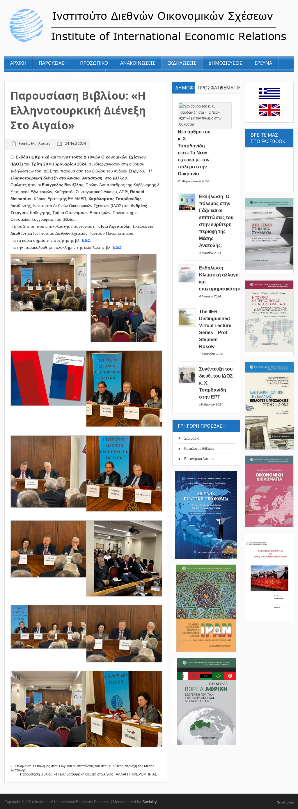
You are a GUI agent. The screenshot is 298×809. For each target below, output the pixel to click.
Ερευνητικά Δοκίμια (199, 459)
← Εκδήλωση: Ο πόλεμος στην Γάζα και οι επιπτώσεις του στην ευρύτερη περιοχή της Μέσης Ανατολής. (82, 768)
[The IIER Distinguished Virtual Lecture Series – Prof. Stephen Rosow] (187, 325)
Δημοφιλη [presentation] (185, 87)
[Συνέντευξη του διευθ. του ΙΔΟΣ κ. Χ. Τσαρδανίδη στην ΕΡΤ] (187, 383)
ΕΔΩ (87, 240)
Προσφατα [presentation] (207, 87)
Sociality (149, 802)
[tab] (183, 88)
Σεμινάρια (191, 438)
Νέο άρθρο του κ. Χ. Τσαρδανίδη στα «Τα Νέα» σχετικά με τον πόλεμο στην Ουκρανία (194, 152)
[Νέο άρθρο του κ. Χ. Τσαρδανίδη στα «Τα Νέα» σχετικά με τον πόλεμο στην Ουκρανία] (205, 124)
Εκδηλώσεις (40, 143)
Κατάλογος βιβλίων (199, 449)
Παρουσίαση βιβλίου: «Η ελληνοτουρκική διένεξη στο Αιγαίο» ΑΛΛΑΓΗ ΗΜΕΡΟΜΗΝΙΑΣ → (90, 774)
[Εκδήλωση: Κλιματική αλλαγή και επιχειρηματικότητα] (187, 282)
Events (24, 143)
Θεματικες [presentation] (230, 87)
